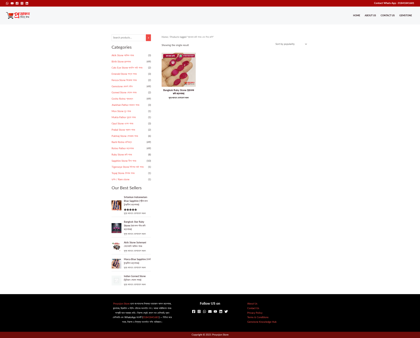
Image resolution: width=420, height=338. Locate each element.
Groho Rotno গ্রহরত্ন (122, 99)
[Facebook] (17, 3)
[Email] (210, 311)
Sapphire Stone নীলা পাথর (124, 161)
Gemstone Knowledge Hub (261, 322)
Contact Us (388, 15)
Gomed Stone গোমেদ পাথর (124, 92)
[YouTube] (12, 3)
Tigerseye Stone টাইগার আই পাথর (128, 167)
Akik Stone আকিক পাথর (123, 55)
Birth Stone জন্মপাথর (121, 61)
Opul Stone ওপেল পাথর (122, 123)
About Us (370, 15)
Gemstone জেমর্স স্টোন (122, 86)
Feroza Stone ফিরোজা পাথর (124, 80)
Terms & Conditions (258, 317)
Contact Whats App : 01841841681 (394, 3)
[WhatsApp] (7, 3)
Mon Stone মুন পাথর (121, 111)
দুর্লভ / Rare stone (120, 179)
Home (356, 15)
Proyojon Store (121, 304)
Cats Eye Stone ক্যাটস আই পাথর (127, 68)
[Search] (148, 37)
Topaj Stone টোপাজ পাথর (123, 173)
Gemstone (405, 15)
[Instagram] (22, 3)
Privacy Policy (254, 313)
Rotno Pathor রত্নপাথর (123, 148)
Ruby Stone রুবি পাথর (122, 154)
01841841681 (151, 317)
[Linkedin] (26, 3)
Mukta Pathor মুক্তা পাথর (124, 117)
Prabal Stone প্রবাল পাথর (123, 130)
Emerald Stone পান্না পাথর (124, 74)
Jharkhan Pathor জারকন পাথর (125, 105)
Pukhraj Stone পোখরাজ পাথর (125, 136)
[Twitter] (226, 311)
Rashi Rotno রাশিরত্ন (122, 142)
